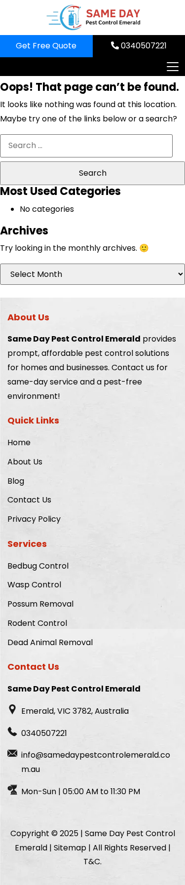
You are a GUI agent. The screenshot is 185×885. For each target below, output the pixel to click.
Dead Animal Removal (50, 642)
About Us (24, 461)
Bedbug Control (38, 566)
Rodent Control (37, 623)
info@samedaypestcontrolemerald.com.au (95, 762)
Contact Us (29, 499)
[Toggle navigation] (172, 66)
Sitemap (70, 847)
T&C (91, 861)
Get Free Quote (46, 45)
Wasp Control (34, 584)
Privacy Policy (34, 519)
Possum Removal (40, 604)
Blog (15, 481)
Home (19, 442)
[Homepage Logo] (92, 17)
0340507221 (143, 45)
